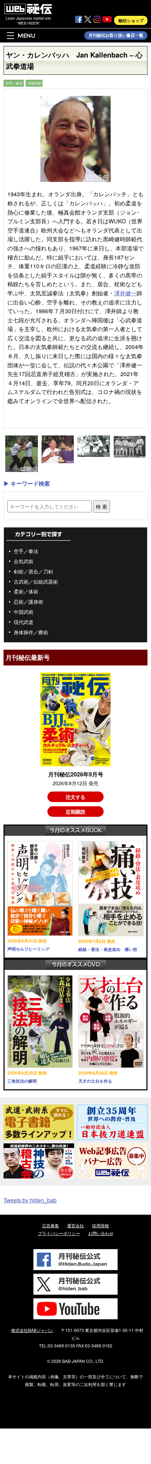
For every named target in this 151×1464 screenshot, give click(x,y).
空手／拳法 (13, 83)
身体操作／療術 (31, 632)
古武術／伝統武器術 (36, 581)
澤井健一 (125, 293)
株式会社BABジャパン (32, 1330)
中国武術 (34, 83)
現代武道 (23, 621)
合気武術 (23, 561)
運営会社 (75, 1225)
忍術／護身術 (28, 601)
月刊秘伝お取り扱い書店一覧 (115, 35)
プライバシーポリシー (59, 1233)
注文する (75, 796)
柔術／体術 (26, 591)
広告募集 (50, 1225)
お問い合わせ (100, 1233)
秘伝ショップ (131, 20)
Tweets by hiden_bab (30, 1200)
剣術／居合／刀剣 (33, 571)
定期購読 (75, 811)
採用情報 (100, 1225)
